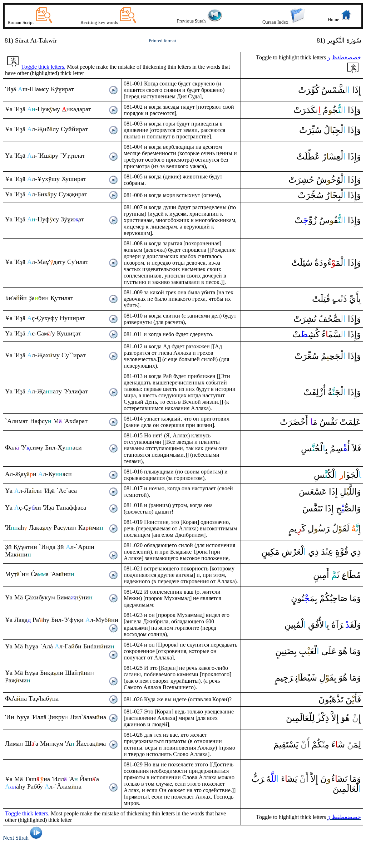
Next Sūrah (16, 838)
